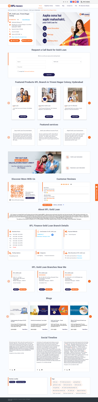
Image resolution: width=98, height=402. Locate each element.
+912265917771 (68, 282)
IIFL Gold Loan (17, 273)
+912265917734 (42, 282)
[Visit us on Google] (73, 2)
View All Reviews (26, 19)
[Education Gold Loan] (49, 95)
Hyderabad (79, 258)
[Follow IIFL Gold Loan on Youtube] (76, 2)
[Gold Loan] (23, 95)
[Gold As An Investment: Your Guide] (39, 310)
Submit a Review (47, 204)
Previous (8, 103)
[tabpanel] (63, 29)
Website (16, 289)
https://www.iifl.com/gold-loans (19, 37)
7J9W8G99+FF (40, 234)
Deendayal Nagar (21, 382)
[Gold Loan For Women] (75, 95)
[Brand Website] (78, 2)
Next (89, 103)
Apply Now (23, 116)
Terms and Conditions (29, 71)
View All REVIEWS (57, 204)
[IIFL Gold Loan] (15, 5)
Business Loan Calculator (77, 168)
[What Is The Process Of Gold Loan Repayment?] (79, 310)
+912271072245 (17, 282)
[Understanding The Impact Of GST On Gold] (19, 310)
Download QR (30, 198)
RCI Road (12, 382)
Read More (24, 329)
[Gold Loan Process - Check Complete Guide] (59, 310)
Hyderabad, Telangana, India (43, 236)
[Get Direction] (52, 235)
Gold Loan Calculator (76, 157)
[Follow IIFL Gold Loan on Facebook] (71, 2)
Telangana (79, 255)
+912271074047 (15, 31)
